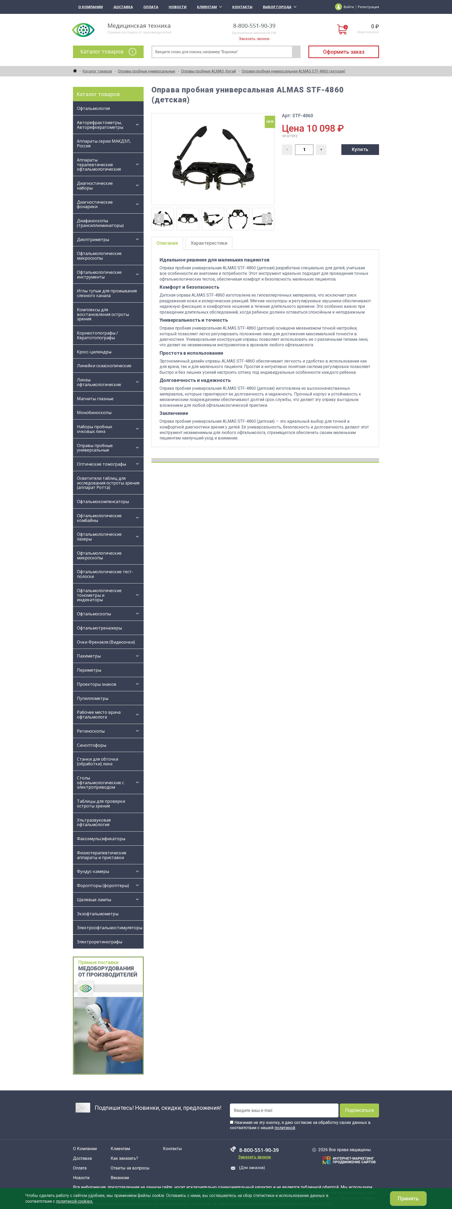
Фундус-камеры (93, 871)
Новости (178, 6)
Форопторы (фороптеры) (103, 885)
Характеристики (209, 243)
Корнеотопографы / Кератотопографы (97, 335)
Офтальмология (93, 108)
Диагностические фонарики (95, 204)
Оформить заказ (343, 52)
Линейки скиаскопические (104, 366)
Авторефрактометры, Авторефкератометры (100, 125)
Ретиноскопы (91, 731)
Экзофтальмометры (97, 914)
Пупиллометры (92, 698)
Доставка (123, 6)
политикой (284, 1127)
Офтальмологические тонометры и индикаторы (99, 595)
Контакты (242, 6)
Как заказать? (124, 1158)
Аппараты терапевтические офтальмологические (99, 164)
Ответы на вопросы (130, 1168)
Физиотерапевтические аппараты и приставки (101, 855)
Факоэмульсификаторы (101, 839)
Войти (349, 7)
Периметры (89, 670)
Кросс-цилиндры (94, 352)
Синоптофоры (91, 745)
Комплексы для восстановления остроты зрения (103, 314)
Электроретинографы (99, 942)
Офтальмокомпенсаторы (103, 501)
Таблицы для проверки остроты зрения (101, 803)
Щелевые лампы (94, 899)
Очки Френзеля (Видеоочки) (106, 642)
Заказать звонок (254, 38)
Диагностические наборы (95, 185)
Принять (408, 1198)
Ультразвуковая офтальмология (94, 822)
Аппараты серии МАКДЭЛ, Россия (104, 143)
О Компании (90, 6)
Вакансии (120, 1177)
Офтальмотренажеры (99, 628)
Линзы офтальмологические (99, 382)
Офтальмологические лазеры (99, 536)
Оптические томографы (101, 464)
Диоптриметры (93, 239)
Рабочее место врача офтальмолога (99, 714)
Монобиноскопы (94, 412)
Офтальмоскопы (94, 614)
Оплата (150, 6)
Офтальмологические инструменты (99, 274)
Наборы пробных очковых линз (94, 429)
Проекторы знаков (96, 684)
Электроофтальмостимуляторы (109, 928)
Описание (167, 243)
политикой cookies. (74, 1201)
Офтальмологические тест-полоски (105, 574)
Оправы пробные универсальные (95, 448)
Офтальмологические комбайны (99, 518)
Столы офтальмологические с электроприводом (100, 782)
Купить (360, 149)
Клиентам (207, 6)
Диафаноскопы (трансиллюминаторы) (100, 223)
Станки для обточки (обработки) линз (97, 761)
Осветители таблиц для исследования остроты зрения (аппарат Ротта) (108, 483)
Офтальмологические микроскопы (99, 255)
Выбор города (277, 6)
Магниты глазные (95, 399)
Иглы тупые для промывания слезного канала (107, 293)
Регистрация (368, 7)
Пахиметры (89, 656)
